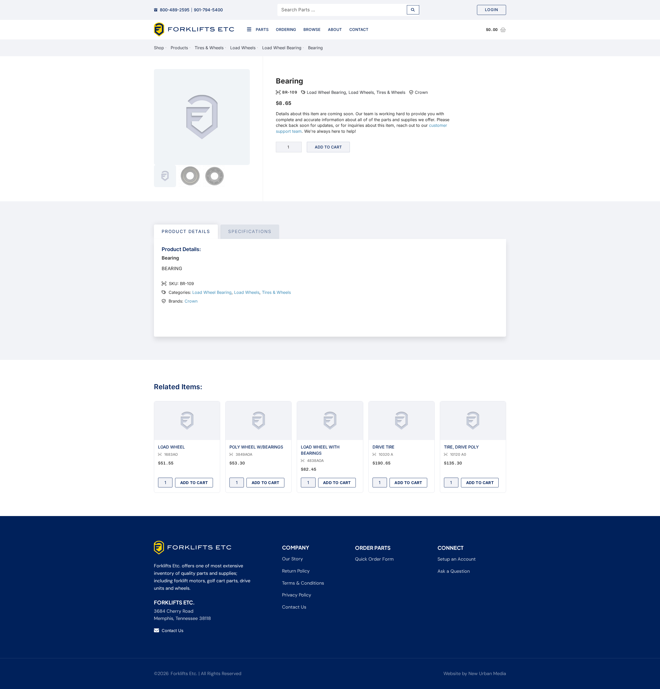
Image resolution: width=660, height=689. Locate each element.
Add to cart (328, 147)
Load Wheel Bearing (281, 47)
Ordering (286, 29)
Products (179, 47)
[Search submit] (413, 9)
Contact (358, 29)
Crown (421, 92)
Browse (311, 29)
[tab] (186, 232)
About (335, 29)
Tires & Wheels (209, 47)
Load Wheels (242, 47)
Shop (159, 47)
